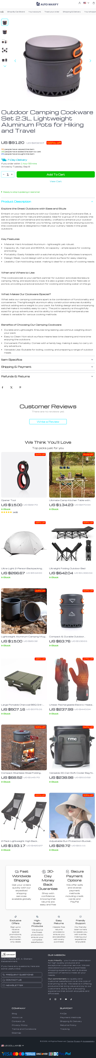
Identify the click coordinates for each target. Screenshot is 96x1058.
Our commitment (57, 979)
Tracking (65, 1029)
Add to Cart (56, 174)
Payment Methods (70, 1017)
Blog (14, 1013)
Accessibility (88, 1041)
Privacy (77, 1041)
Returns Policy (68, 1025)
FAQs (63, 1013)
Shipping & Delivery (72, 12)
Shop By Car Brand (16, 12)
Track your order (51, 12)
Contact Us (18, 1021)
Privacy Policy (20, 1025)
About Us (17, 1017)
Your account (34, 12)
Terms (70, 1041)
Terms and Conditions (24, 1029)
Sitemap (16, 1033)
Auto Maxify (55, 960)
